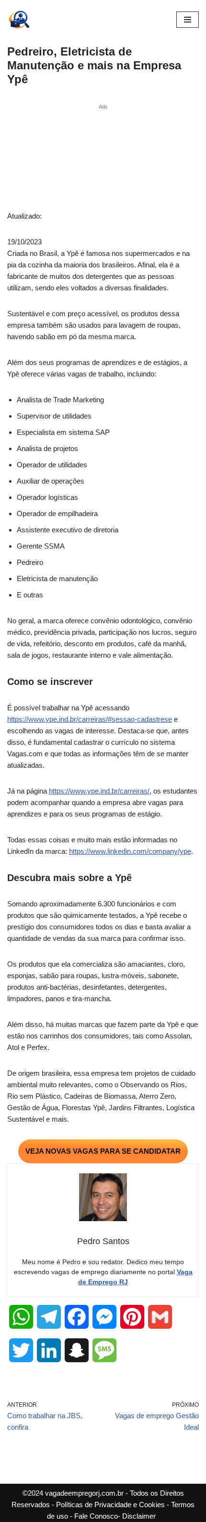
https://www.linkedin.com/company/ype (130, 851)
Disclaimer (139, 1516)
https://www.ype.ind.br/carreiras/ (99, 791)
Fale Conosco (96, 1516)
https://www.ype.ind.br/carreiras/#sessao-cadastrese (89, 719)
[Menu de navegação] (187, 19)
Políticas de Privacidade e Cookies (110, 1504)
